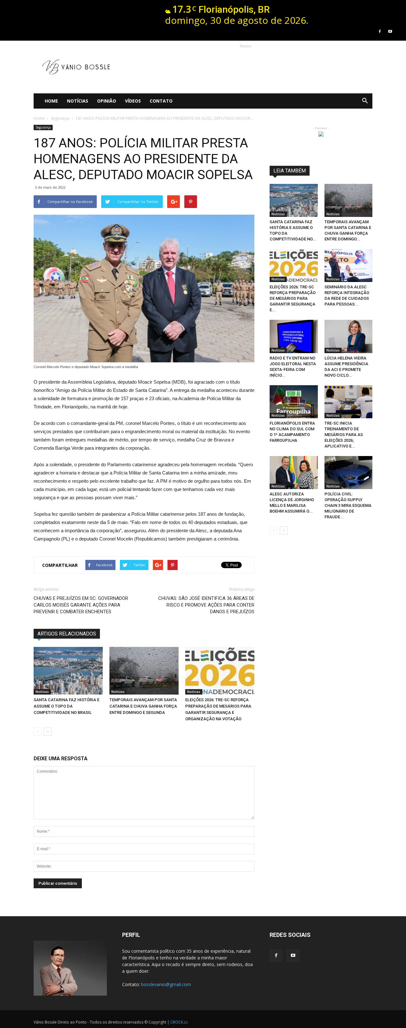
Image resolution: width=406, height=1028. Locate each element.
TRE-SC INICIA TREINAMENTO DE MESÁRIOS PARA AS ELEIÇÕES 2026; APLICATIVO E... (343, 434)
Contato (161, 101)
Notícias (77, 101)
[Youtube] (390, 31)
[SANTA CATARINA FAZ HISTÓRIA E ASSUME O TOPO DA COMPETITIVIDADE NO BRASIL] (68, 671)
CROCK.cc (179, 1022)
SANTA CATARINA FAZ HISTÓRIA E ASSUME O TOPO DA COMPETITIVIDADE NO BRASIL (66, 706)
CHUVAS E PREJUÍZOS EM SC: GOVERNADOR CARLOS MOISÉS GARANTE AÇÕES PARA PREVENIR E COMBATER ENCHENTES (81, 605)
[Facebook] (379, 31)
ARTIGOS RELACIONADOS (66, 634)
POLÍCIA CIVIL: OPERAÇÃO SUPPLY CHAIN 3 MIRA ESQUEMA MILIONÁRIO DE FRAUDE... (347, 505)
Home (51, 101)
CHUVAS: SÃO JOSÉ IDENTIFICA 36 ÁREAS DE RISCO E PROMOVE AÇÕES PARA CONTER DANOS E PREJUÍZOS (206, 605)
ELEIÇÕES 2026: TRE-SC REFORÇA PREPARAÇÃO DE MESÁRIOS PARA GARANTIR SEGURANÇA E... (293, 298)
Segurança (43, 127)
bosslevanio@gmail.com (166, 984)
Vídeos (133, 101)
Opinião (106, 101)
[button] (364, 101)
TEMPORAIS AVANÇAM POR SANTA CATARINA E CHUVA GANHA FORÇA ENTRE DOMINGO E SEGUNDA (143, 706)
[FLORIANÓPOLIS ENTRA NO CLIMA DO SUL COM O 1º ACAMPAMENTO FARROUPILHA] (294, 401)
